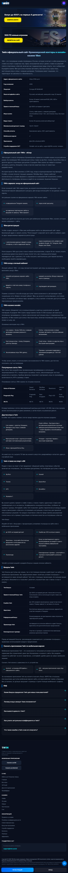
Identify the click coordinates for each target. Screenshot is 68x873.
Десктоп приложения (8, 788)
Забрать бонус (13, 20)
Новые (4, 804)
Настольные (5, 806)
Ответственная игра (8, 822)
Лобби (3, 798)
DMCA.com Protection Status (10, 777)
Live (3, 809)
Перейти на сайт (13, 40)
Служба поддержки (8, 828)
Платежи (4, 833)
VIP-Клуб (4, 785)
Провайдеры (6, 790)
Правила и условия (7, 817)
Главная (4, 779)
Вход (50, 870)
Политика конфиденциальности (11, 820)
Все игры (4, 782)
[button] (64, 863)
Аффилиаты (5, 836)
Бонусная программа (8, 825)
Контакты (4, 831)
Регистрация (17, 870)
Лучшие (4, 801)
